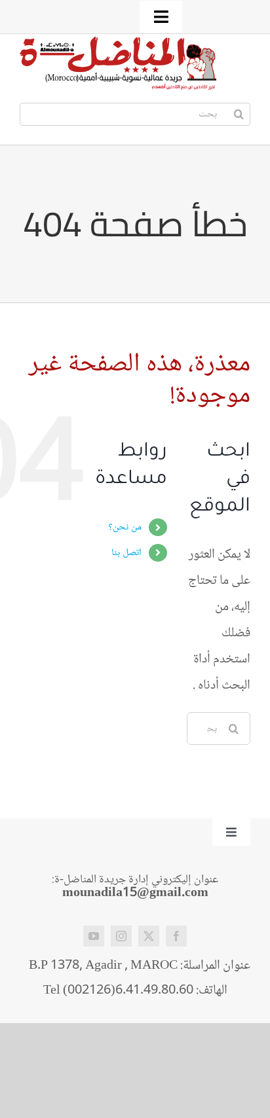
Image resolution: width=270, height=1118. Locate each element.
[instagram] (121, 936)
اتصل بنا (126, 553)
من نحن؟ (125, 527)
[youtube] (93, 936)
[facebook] (176, 936)
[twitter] (148, 936)
